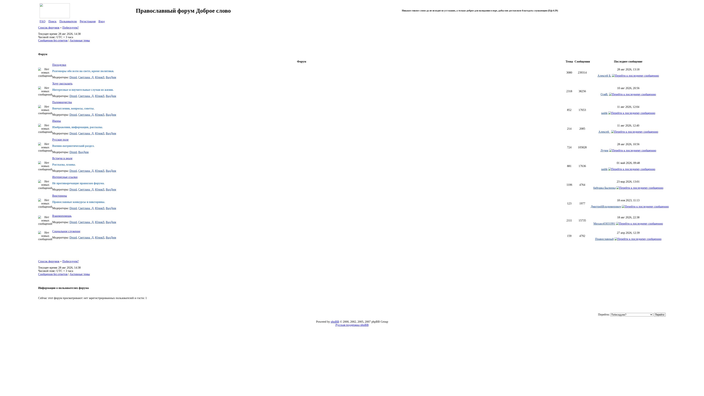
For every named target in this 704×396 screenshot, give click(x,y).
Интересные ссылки (65, 177)
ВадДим (111, 77)
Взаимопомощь (62, 215)
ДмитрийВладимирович (606, 206)
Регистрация (88, 21)
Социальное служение (66, 231)
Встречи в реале (62, 158)
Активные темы (80, 40)
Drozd (73, 77)
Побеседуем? (70, 27)
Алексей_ (604, 131)
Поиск (52, 21)
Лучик (604, 150)
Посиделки (59, 64)
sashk (604, 113)
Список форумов (48, 27)
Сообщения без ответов (53, 40)
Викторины (59, 195)
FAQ (42, 21)
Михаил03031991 (604, 223)
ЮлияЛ (99, 77)
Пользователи (68, 21)
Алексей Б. (604, 75)
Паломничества (62, 102)
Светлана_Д (86, 77)
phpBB (335, 321)
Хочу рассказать (62, 83)
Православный (604, 239)
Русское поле (60, 139)
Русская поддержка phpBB (352, 325)
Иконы (56, 120)
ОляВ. (604, 94)
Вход (101, 21)
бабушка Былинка (604, 187)
